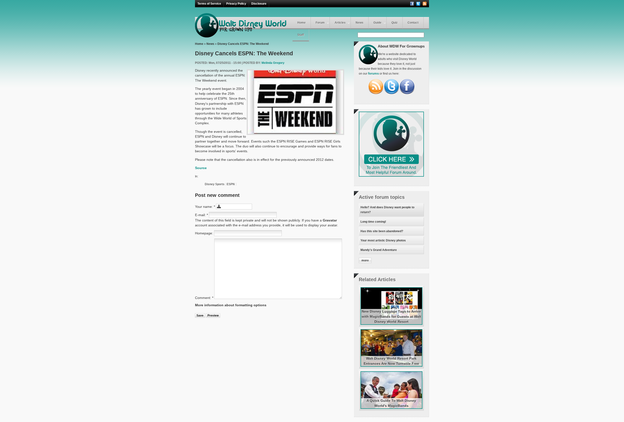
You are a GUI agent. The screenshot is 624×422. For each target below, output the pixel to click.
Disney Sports (214, 184)
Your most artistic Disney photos (383, 240)
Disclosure (258, 3)
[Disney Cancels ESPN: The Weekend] (295, 102)
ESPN (231, 184)
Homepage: (204, 233)
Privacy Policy (236, 3)
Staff (300, 35)
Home (301, 22)
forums (373, 73)
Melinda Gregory (273, 62)
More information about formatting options (230, 305)
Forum (320, 22)
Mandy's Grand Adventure (379, 250)
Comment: (204, 298)
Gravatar (330, 220)
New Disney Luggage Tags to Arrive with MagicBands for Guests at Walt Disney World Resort (391, 316)
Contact (413, 22)
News (359, 22)
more (365, 260)
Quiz (394, 22)
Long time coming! (373, 221)
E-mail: (201, 215)
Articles (340, 22)
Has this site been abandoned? (382, 231)
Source (201, 168)
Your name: (205, 207)
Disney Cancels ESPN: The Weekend (243, 43)
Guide (377, 22)
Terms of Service (209, 3)
